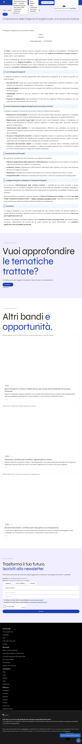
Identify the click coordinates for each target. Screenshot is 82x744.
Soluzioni (5, 699)
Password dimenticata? (58, 6)
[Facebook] (67, 739)
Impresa (8, 583)
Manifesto (5, 696)
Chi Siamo (5, 693)
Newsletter (33, 11)
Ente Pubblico (20, 583)
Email (56, 1)
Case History (33, 9)
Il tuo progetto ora (8, 632)
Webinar (32, 3)
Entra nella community (9, 641)
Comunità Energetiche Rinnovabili (19, 4)
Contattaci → (8, 284)
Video (31, 5)
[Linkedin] (69, 739)
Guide (31, 1)
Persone (5, 702)
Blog (4, 672)
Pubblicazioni (33, 7)
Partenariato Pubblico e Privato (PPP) (13, 653)
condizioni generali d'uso (38, 602)
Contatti (5, 644)
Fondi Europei (17, 9)
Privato (32, 583)
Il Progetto (6, 690)
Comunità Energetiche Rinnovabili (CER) (14, 656)
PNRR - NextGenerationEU (10, 650)
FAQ (4, 638)
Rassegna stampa (8, 709)
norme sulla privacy (36, 600)
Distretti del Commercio (16, 12)
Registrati (73, 8)
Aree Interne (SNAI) (19, 7)
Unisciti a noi (6, 705)
